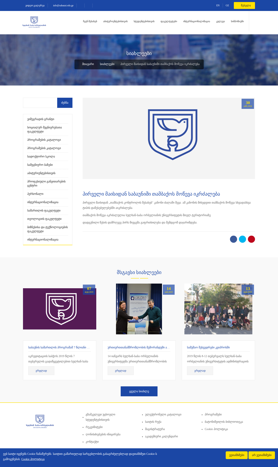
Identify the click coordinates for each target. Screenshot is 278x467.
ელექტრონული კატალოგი (163, 414)
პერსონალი (35, 193)
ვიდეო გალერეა (35, 5)
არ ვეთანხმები (261, 455)
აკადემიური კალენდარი (161, 436)
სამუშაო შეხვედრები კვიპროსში (208, 347)
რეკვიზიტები (94, 427)
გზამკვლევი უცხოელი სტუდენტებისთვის (100, 417)
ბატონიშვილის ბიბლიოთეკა (224, 421)
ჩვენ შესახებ (90, 21)
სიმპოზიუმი (237, 21)
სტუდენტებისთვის (144, 21)
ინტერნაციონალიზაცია (196, 21)
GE (227, 5)
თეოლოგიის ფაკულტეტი (44, 218)
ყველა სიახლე (139, 391)
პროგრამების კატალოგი (44, 139)
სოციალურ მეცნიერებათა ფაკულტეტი (44, 129)
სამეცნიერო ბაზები (40, 164)
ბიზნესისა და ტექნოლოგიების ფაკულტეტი (47, 229)
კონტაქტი (92, 441)
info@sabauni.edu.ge (63, 5)
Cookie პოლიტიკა (216, 429)
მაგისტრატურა (155, 429)
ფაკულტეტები (169, 21)
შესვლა (245, 5)
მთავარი (87, 64)
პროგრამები (213, 414)
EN (218, 5)
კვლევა (220, 21)
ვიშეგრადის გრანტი (40, 119)
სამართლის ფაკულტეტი (43, 210)
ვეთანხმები (236, 455)
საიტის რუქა (153, 421)
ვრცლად (41, 370)
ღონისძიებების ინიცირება (103, 434)
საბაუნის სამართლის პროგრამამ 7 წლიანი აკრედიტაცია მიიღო (71, 347)
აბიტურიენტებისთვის (115, 21)
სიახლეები (107, 64)
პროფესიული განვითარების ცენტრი (46, 183)
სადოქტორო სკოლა (41, 156)
